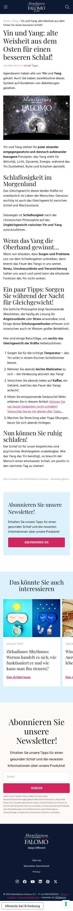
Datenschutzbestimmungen (15, 799)
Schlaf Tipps (31, 65)
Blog (15, 21)
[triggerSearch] (67, 7)
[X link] (55, 881)
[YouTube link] (33, 881)
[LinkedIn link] (40, 881)
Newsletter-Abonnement (36, 866)
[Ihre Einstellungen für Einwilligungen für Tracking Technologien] (66, 904)
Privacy (36, 872)
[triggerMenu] (5, 7)
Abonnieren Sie (36, 542)
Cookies (11, 898)
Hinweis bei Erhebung (22, 906)
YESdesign (60, 898)
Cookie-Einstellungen (28, 898)
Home (6, 21)
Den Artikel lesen (18, 677)
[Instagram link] (17, 881)
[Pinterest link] (48, 881)
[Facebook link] (25, 881)
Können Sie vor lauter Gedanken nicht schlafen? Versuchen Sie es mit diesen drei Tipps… (36, 406)
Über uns (36, 860)
